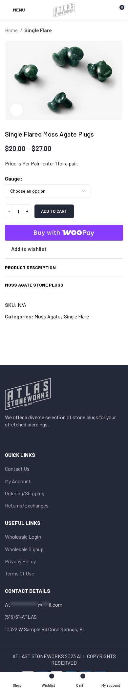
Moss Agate (47, 316)
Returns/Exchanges (27, 505)
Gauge (12, 178)
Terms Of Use (19, 573)
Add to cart (54, 211)
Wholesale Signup (24, 549)
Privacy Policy (20, 561)
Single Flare (38, 30)
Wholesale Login (23, 536)
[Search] (107, 9)
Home (12, 30)
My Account (18, 481)
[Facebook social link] (9, 437)
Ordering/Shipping (24, 493)
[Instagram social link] (17, 437)
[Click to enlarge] (16, 110)
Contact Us (17, 468)
